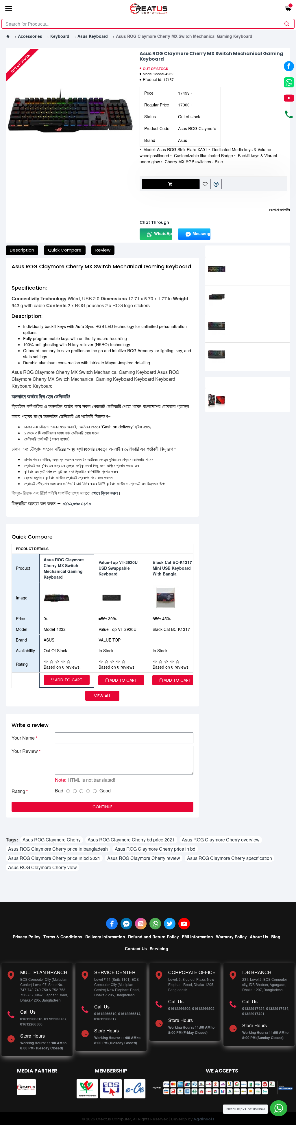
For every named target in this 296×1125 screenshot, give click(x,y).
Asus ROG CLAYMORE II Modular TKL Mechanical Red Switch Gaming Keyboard (256, 357)
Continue (102, 807)
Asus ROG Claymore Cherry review (143, 858)
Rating (18, 791)
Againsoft (203, 1119)
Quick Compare (65, 250)
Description (22, 250)
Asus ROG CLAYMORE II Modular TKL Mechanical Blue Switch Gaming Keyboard (256, 328)
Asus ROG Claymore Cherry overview (221, 839)
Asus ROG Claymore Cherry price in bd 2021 (54, 858)
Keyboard (59, 36)
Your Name (23, 737)
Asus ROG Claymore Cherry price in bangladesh (58, 848)
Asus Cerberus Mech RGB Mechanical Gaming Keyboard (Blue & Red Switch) (257, 271)
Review (102, 250)
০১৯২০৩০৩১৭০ (76, 504)
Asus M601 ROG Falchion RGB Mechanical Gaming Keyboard (257, 297)
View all (102, 696)
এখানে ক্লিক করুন (104, 493)
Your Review (25, 751)
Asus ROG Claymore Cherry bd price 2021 (131, 839)
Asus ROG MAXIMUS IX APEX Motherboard (253, 396)
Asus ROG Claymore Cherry (52, 839)
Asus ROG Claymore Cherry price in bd (155, 848)
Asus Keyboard (92, 36)
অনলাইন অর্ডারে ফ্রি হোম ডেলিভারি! (41, 397)
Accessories (30, 36)
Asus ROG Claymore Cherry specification (229, 858)
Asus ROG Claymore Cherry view (42, 867)
